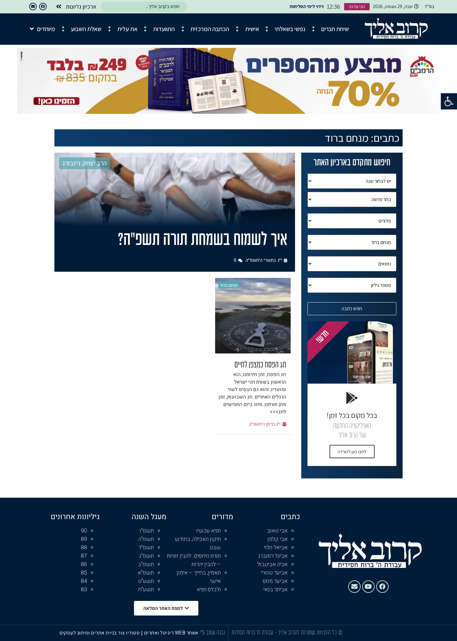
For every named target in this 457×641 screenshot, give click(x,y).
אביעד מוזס (275, 581)
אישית (252, 29)
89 (84, 539)
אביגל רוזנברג (273, 556)
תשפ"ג (146, 556)
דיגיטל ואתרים (159, 632)
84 (84, 581)
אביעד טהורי (274, 573)
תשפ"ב (146, 564)
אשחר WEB (187, 632)
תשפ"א (146, 573)
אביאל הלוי (276, 547)
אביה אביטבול (272, 564)
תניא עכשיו (208, 531)
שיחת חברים (335, 29)
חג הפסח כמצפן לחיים (260, 365)
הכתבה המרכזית (210, 29)
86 (84, 564)
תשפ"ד (146, 547)
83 (84, 589)
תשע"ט (146, 581)
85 (84, 573)
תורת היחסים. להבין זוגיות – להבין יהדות (194, 560)
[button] (449, 101)
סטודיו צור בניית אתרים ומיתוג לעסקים (99, 632)
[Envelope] (33, 6)
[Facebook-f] (43, 6)
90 (84, 531)
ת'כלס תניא (209, 589)
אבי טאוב (277, 531)
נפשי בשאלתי (290, 29)
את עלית (127, 29)
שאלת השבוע (86, 29)
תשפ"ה (146, 539)
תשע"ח (146, 589)
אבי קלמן (277, 539)
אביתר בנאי (275, 589)
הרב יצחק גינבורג (84, 163)
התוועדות (164, 29)
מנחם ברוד (229, 285)
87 (84, 556)
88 (84, 547)
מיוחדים (46, 29)
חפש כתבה (352, 308)
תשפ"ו (147, 531)
